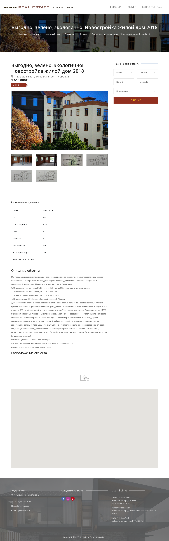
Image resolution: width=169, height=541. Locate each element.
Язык (159, 7)
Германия (69, 34)
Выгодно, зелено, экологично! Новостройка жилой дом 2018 (121, 34)
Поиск (137, 100)
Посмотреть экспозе (25, 259)
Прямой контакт (24, 510)
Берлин (83, 34)
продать (36, 34)
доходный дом (52, 34)
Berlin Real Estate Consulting (92, 537)
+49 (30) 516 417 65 (23, 501)
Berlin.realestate (23, 506)
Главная (23, 34)
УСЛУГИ (132, 7)
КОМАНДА (116, 7)
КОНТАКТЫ (148, 7)
